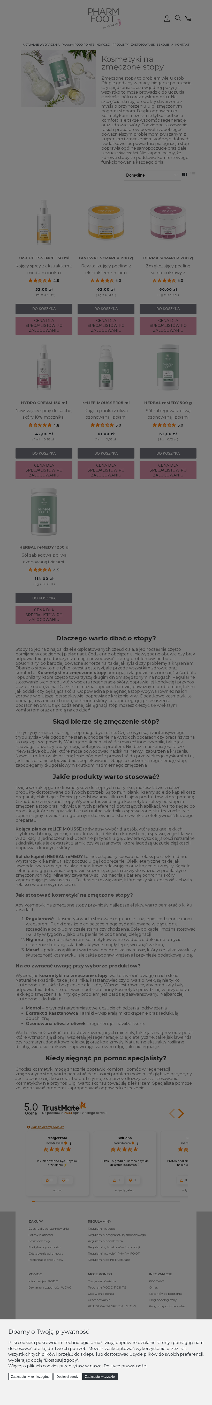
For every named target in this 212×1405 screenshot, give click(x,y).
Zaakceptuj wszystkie (100, 1377)
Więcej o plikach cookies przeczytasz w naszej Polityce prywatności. (77, 1366)
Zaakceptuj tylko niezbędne (30, 1377)
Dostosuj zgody (67, 1377)
